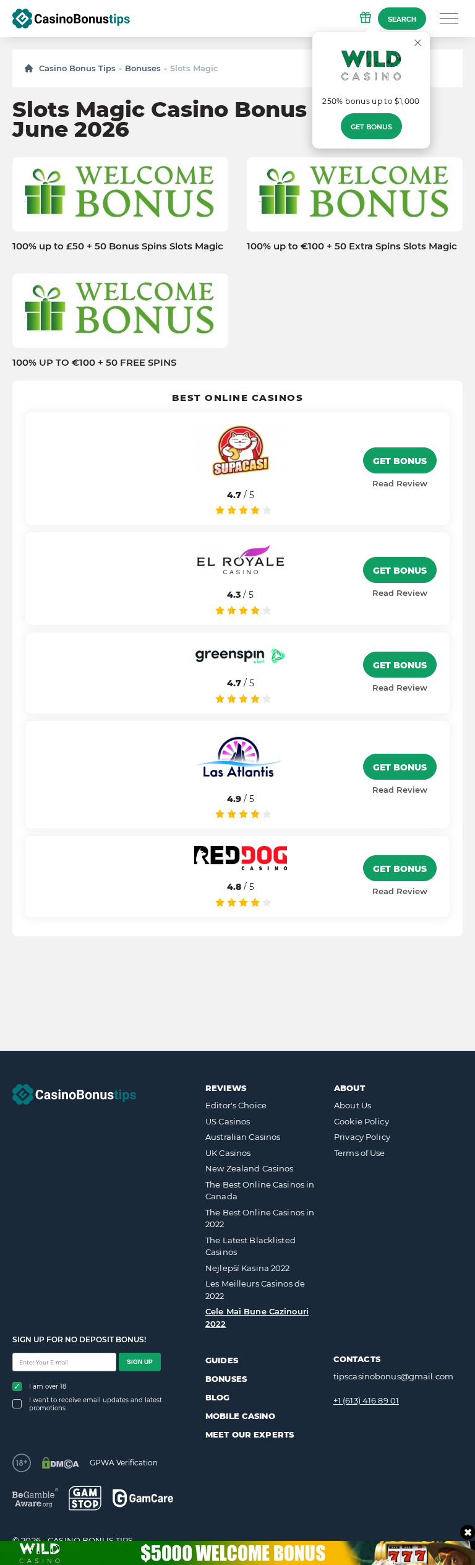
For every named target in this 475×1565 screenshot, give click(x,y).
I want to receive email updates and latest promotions (95, 1404)
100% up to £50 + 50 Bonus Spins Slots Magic (117, 246)
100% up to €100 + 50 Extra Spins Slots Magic (352, 246)
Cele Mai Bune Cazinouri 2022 (257, 1317)
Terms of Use (359, 1153)
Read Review (399, 483)
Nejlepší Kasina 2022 (247, 1268)
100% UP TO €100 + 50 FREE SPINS (94, 362)
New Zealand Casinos (249, 1168)
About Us (352, 1105)
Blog (217, 1397)
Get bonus (371, 127)
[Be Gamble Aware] (35, 1497)
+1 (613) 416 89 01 (366, 1400)
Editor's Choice (236, 1105)
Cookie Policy (361, 1121)
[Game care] (143, 1497)
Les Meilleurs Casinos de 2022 (255, 1289)
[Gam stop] (85, 1498)
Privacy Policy (362, 1137)
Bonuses (143, 68)
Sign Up (140, 1361)
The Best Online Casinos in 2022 (259, 1218)
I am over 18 (47, 1386)
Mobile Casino (240, 1416)
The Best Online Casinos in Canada (259, 1190)
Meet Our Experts (249, 1434)
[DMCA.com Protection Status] (60, 1463)
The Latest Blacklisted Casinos (250, 1246)
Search (402, 19)
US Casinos (227, 1121)
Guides (221, 1360)
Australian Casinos (242, 1137)
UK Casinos (227, 1153)
